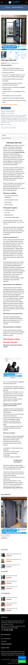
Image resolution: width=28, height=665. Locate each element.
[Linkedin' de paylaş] (14, 128)
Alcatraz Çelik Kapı (8, 124)
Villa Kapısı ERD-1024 (6, 536)
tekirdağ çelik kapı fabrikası (12, 119)
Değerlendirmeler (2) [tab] (6, 138)
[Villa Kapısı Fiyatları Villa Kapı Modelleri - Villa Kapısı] (14, 2)
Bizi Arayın (22, 657)
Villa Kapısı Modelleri (10, 113)
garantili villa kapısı (7, 118)
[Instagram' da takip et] (5, 630)
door (2, 118)
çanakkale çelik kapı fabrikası (7, 116)
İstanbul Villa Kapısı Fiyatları (17, 653)
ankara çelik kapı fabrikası (10, 115)
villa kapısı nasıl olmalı (5, 122)
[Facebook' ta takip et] (2, 630)
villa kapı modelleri (18, 121)
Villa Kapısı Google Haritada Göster (11, 486)
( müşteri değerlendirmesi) (13, 63)
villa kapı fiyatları (10, 121)
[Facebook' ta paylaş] (5, 128)
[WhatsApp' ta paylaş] (2, 128)
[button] (2, 2)
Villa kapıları (21, 392)
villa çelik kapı (17, 255)
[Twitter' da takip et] (7, 630)
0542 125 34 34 (19, 622)
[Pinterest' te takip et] (12, 630)
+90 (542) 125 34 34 (8, 624)
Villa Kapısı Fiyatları (6, 655)
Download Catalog (6, 108)
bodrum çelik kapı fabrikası (21, 115)
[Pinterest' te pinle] (12, 128)
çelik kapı (15, 116)
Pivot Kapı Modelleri (6, 638)
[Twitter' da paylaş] (7, 128)
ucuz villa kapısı (21, 119)
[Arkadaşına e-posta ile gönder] (9, 128)
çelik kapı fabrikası (21, 116)
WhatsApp (22, 661)
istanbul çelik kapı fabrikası (16, 118)
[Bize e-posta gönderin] (9, 630)
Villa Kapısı (4, 641)
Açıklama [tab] (4, 135)
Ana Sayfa (7, 7)
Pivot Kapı (7, 653)
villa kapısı (24, 121)
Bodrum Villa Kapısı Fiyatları (18, 655)
